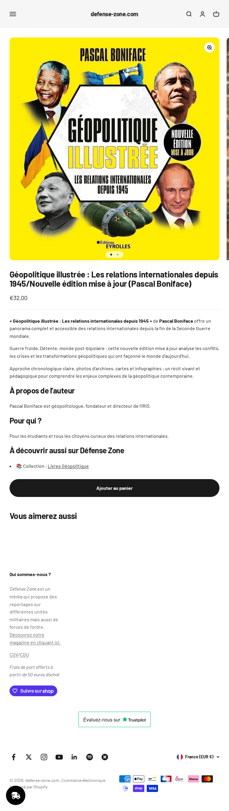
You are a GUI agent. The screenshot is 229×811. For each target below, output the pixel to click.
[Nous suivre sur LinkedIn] (74, 757)
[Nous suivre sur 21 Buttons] (105, 757)
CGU (24, 654)
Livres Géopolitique (68, 466)
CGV (14, 654)
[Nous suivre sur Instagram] (44, 757)
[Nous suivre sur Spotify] (90, 757)
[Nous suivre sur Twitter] (29, 757)
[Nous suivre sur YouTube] (59, 757)
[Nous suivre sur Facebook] (14, 757)
